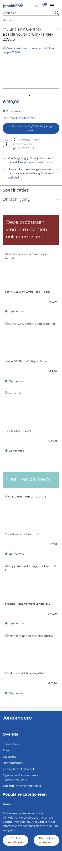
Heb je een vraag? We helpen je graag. (31, 128)
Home (7, 20)
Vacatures (9, 756)
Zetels (7, 804)
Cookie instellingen (15, 840)
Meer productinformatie (19, 118)
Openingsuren (13, 763)
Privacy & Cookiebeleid (18, 769)
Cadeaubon (11, 744)
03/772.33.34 (26, 148)
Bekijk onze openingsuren (36, 162)
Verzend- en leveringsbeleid (22, 785)
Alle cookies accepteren (46, 840)
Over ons (9, 750)
